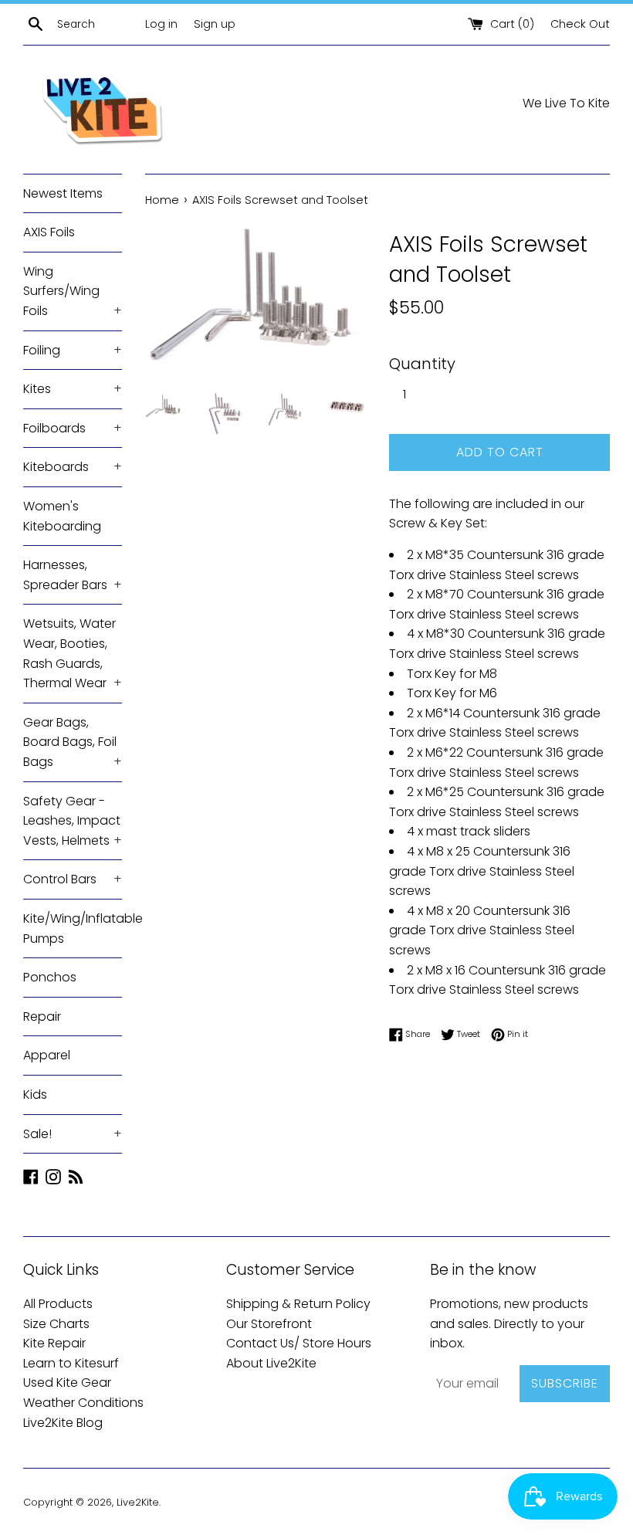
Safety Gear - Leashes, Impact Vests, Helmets (72, 820)
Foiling (72, 350)
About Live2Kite (271, 1363)
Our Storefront (269, 1324)
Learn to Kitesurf (71, 1363)
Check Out (580, 24)
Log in (161, 24)
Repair (42, 1016)
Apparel (46, 1055)
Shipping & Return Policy (298, 1304)
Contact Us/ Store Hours (298, 1343)
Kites (72, 389)
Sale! (72, 1134)
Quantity (422, 363)
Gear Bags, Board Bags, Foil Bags (72, 742)
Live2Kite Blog (63, 1423)
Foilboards (72, 428)
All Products (58, 1304)
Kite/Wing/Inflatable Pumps (72, 928)
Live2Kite (138, 1502)
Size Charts (56, 1324)
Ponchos (49, 977)
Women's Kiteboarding (62, 516)
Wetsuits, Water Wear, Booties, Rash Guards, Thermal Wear (72, 653)
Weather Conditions (83, 1402)
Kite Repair (54, 1343)
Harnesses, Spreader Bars (72, 575)
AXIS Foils (49, 232)
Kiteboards (72, 467)
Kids (35, 1094)
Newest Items (63, 193)
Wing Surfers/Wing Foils (72, 291)
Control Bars (72, 879)
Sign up (214, 24)
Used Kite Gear (67, 1382)
